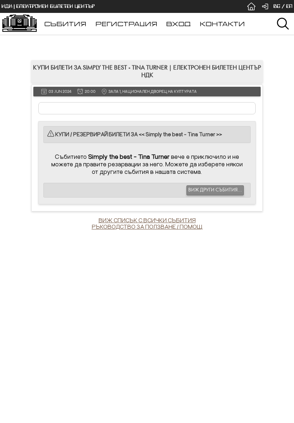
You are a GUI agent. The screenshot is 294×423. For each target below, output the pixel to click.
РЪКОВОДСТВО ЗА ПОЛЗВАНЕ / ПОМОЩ (147, 226)
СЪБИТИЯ (65, 24)
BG (276, 6)
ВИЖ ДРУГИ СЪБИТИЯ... (215, 190)
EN (289, 6)
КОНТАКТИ (222, 24)
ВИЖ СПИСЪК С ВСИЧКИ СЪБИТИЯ (147, 220)
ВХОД (178, 24)
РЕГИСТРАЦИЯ (126, 24)
